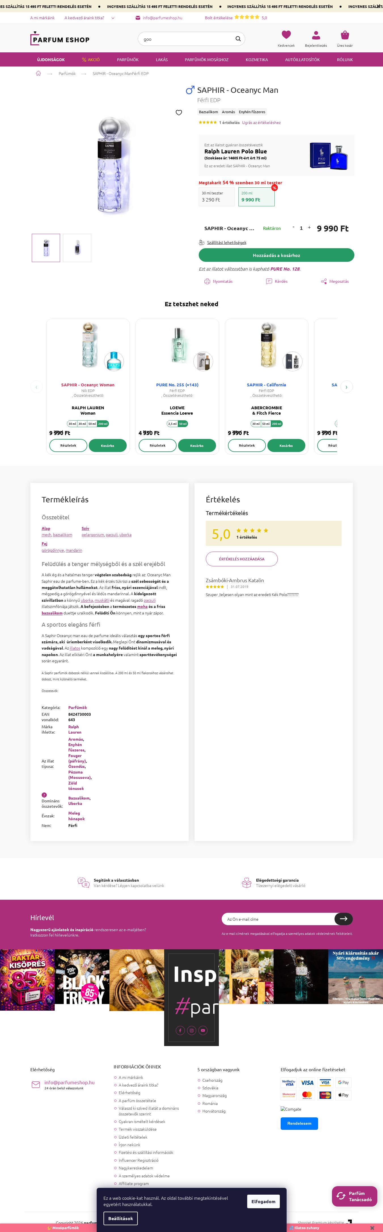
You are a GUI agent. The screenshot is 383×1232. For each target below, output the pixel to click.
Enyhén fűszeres (76, 747)
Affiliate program (134, 1183)
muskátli (102, 600)
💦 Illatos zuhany (304, 1227)
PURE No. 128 (284, 269)
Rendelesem (299, 1123)
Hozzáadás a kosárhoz (276, 255)
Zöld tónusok (76, 785)
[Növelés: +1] (309, 228)
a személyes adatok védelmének (310, 933)
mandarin (74, 550)
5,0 (236, 17)
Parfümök (77, 707)
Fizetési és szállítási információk (146, 1152)
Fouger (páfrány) (77, 758)
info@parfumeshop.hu (70, 1084)
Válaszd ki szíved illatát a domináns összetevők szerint (149, 1110)
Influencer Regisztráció (138, 1160)
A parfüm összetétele (137, 1100)
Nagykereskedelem (136, 1168)
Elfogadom (263, 1201)
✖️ (372, 1227)
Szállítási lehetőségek (226, 242)
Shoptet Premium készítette (321, 1222)
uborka (125, 534)
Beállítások (120, 1218)
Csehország (212, 1080)
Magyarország (214, 1095)
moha (142, 606)
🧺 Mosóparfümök (63, 1227)
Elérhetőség (129, 1092)
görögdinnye (53, 550)
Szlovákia (210, 1087)
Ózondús (76, 766)
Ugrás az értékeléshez (261, 122)
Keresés (238, 39)
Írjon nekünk (129, 1144)
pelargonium (93, 534)
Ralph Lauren (74, 729)
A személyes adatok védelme (144, 1176)
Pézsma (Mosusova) (79, 774)
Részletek (68, 445)
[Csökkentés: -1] (293, 226)
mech (46, 534)
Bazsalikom (79, 797)
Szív (85, 528)
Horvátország (214, 1111)
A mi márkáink (42, 17)
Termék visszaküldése (138, 1129)
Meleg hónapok (76, 815)
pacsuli (112, 534)
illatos (75, 648)
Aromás (75, 739)
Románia (210, 1103)
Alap (46, 528)
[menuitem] (48, 59)
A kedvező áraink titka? (84, 17)
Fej (44, 543)
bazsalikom (62, 534)
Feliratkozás (344, 919)
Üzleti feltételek (133, 1137)
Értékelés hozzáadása (241, 559)
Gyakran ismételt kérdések (142, 1121)
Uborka (75, 803)
